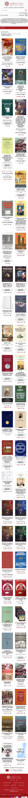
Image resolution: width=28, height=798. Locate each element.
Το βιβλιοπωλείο (7, 782)
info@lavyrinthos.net (14, 791)
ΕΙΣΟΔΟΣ (6, 7)
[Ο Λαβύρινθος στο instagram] (17, 780)
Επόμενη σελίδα (17, 770)
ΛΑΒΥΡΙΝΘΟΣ (4, 794)
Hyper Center (19, 794)
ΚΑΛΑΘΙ (12, 7)
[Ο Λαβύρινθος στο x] (14, 780)
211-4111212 (5, 15)
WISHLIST (18, 7)
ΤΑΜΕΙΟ (23, 7)
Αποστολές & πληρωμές (19, 782)
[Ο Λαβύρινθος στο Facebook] (11, 780)
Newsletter (13, 785)
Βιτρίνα (2, 27)
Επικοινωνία (14, 787)
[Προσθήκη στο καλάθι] (9, 66)
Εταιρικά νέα (21, 785)
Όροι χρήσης (6, 785)
